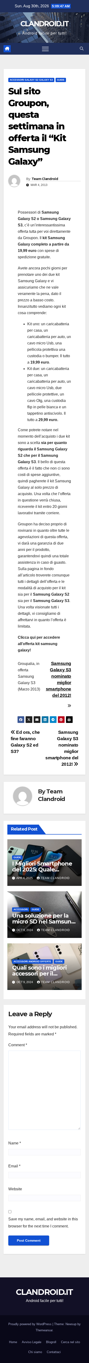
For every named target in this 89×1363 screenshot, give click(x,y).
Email (14, 1166)
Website (15, 1189)
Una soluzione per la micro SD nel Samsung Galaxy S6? (43, 921)
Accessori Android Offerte (32, 961)
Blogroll (51, 1342)
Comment (17, 1045)
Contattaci (54, 1352)
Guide (61, 80)
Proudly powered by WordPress (30, 1324)
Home (13, 1342)
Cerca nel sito (70, 1342)
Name (14, 1143)
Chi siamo (35, 1352)
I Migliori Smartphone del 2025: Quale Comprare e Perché (42, 869)
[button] (82, 49)
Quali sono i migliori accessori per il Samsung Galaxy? (39, 973)
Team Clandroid (45, 179)
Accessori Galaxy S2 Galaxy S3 (31, 80)
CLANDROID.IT (44, 23)
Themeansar (44, 1330)
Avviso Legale (31, 1342)
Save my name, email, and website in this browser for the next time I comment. (43, 1222)
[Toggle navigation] (45, 49)
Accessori (21, 909)
